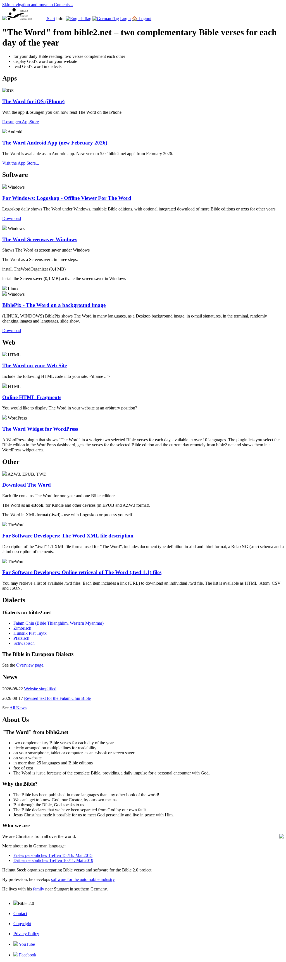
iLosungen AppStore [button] (20, 121)
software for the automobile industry (83, 879)
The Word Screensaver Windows (39, 239)
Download (11, 330)
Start (51, 18)
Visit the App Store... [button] (20, 163)
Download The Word (26, 485)
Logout (145, 18)
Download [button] (11, 218)
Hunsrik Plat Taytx (30, 633)
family (38, 889)
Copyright (22, 923)
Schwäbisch (24, 643)
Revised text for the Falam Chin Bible (57, 698)
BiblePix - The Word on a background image (54, 305)
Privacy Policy (26, 933)
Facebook (27, 954)
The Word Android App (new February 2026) (54, 143)
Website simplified (40, 688)
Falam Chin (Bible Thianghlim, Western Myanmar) (58, 623)
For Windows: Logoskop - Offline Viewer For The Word (66, 198)
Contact (20, 913)
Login (125, 18)
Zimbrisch (22, 628)
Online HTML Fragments (31, 397)
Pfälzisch (21, 638)
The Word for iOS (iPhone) (33, 101)
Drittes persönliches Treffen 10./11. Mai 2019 (53, 860)
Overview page (29, 665)
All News (18, 707)
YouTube (26, 944)
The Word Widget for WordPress (40, 429)
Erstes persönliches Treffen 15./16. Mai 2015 (52, 855)
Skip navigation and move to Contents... (37, 4)
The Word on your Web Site (34, 365)
